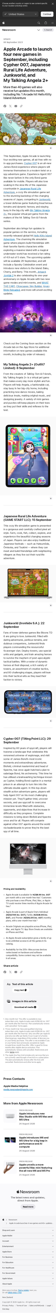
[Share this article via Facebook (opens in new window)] (4, 106)
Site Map (5, 1309)
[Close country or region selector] (52, 3)
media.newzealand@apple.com (18, 1089)
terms (12, 1052)
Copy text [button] (19, 990)
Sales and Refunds (36, 1306)
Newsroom (9, 30)
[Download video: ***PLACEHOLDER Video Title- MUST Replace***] (51, 148)
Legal (49, 1306)
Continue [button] (47, 14)
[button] (20, 14)
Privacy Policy (8, 1306)
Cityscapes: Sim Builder (29, 286)
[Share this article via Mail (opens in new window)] (15, 106)
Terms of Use (21, 1306)
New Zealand (7, 1297)
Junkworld (44, 199)
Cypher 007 (30, 163)
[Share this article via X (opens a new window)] (10, 106)
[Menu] (52, 23)
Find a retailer (23, 1290)
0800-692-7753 (14, 1293)
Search (49, 30)
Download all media (23, 1007)
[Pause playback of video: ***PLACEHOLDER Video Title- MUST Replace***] (6, 139)
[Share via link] (21, 106)
